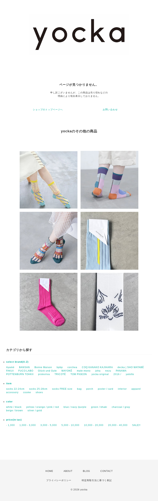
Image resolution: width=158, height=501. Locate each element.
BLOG (86, 471)
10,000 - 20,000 (93, 425)
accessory (12, 392)
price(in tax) (14, 419)
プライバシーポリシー (58, 480)
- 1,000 (10, 425)
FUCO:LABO (25, 370)
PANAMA (121, 370)
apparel (136, 389)
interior (122, 389)
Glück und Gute (47, 370)
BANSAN (24, 367)
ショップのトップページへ (48, 109)
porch (89, 389)
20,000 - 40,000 (118, 425)
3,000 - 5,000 (48, 425)
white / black (14, 407)
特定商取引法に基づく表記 (97, 480)
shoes (39, 392)
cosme (27, 392)
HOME (49, 471)
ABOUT (68, 471)
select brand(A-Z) (17, 362)
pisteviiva (44, 374)
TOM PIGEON (79, 374)
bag (79, 389)
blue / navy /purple (75, 407)
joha (98, 370)
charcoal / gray (121, 407)
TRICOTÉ (60, 374)
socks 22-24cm (15, 389)
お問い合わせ (110, 109)
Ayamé (10, 367)
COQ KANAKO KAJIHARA (97, 367)
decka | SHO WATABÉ (131, 367)
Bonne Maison (43, 367)
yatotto (130, 374)
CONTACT (106, 471)
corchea (72, 367)
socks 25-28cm (38, 389)
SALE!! (136, 425)
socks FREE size (62, 389)
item (9, 383)
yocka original (100, 374)
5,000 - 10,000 (70, 425)
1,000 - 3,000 (27, 425)
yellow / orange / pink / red (42, 407)
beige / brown (14, 410)
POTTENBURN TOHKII (20, 374)
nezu (108, 370)
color (9, 401)
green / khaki (99, 407)
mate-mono (84, 370)
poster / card (105, 389)
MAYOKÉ (66, 370)
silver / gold (35, 410)
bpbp (60, 367)
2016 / (117, 374)
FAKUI (10, 370)
